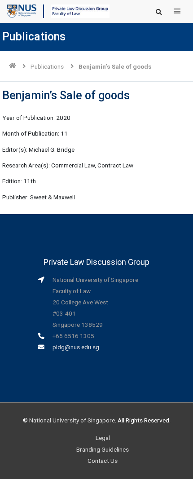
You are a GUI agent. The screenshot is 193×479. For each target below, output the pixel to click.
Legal (103, 437)
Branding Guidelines (102, 449)
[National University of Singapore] (21, 10)
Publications (47, 66)
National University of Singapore (72, 420)
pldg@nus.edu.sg (76, 347)
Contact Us (103, 460)
